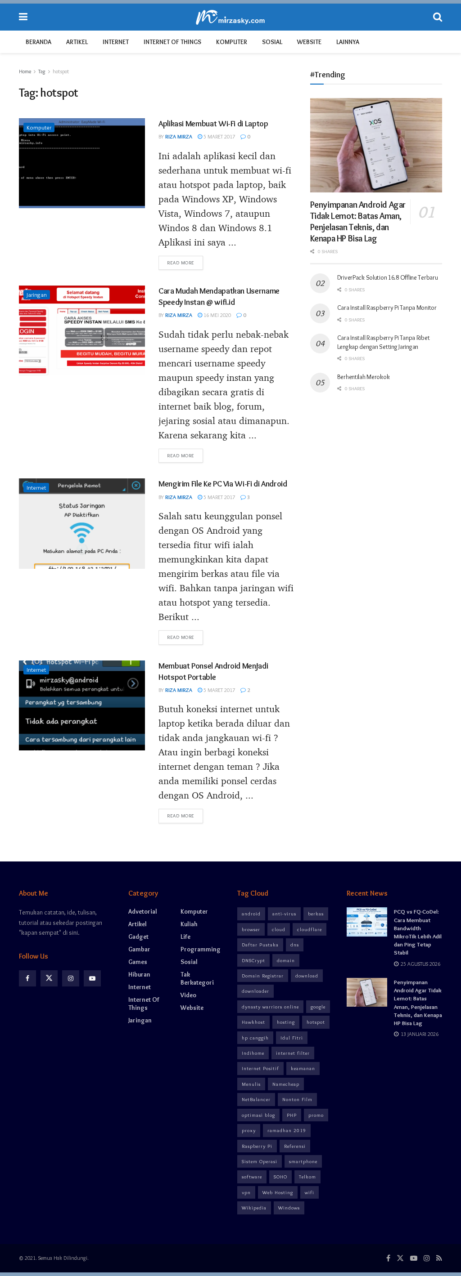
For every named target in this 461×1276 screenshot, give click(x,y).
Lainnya (347, 42)
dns (294, 944)
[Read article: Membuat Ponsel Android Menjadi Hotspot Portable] (82, 705)
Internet (116, 42)
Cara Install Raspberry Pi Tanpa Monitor (387, 307)
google (318, 1007)
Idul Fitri (291, 1038)
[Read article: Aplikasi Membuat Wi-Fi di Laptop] (82, 163)
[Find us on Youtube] (92, 978)
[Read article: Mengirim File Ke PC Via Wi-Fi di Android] (82, 523)
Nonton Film (297, 1099)
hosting (286, 1022)
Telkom (307, 1176)
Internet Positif (260, 1068)
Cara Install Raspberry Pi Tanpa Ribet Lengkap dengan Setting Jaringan (383, 342)
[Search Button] (437, 17)
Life (185, 936)
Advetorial (142, 911)
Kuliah (189, 924)
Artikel (77, 42)
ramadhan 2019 (286, 1130)
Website (309, 42)
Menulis (251, 1084)
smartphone (303, 1161)
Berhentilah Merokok (363, 377)
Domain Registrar (263, 976)
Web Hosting (277, 1192)
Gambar (139, 949)
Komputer (231, 42)
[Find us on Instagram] (70, 978)
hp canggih (255, 1038)
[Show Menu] (23, 17)
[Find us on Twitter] (49, 978)
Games (137, 962)
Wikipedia (254, 1208)
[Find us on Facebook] (27, 978)
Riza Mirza (178, 136)
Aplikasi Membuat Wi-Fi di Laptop (213, 124)
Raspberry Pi (257, 1146)
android (251, 913)
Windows (289, 1208)
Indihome (253, 1053)
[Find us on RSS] (439, 1258)
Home (25, 71)
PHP (292, 1115)
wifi (309, 1192)
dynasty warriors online (270, 1007)
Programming (201, 949)
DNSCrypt (253, 960)
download (306, 976)
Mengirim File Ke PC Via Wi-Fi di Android (222, 484)
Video (188, 995)
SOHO (280, 1176)
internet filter (293, 1053)
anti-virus (284, 913)
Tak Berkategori (197, 978)
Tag (41, 71)
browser (251, 929)
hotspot (61, 71)
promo (316, 1115)
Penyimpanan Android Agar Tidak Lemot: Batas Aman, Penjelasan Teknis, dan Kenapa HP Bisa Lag (358, 221)
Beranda (38, 42)
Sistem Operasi (259, 1161)
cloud (278, 929)
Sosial (272, 42)
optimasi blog (258, 1115)
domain (286, 960)
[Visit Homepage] (230, 17)
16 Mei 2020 (216, 315)
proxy (249, 1130)
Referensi (295, 1146)
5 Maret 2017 (218, 136)
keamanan (303, 1068)
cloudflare (309, 929)
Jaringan (37, 294)
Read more (185, 262)
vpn (246, 1192)
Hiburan (139, 974)
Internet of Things (172, 42)
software (252, 1176)
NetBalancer (256, 1099)
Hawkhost (253, 1022)
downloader (255, 991)
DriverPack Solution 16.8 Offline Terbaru (387, 277)
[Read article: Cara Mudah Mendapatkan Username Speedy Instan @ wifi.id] (82, 330)
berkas (316, 913)
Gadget (138, 936)
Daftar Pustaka (260, 944)
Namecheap (285, 1084)
